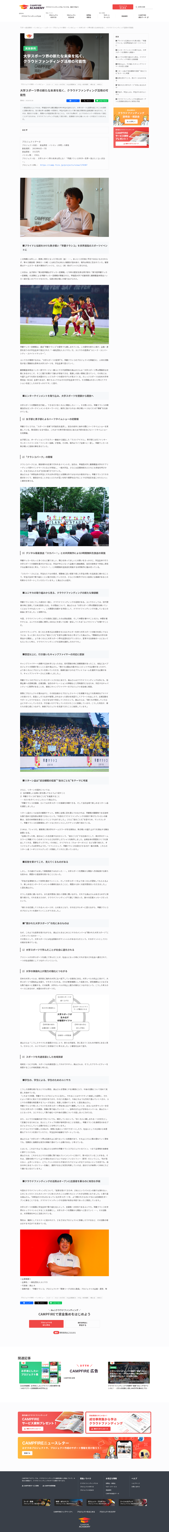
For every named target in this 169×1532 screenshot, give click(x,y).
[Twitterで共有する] (87, 101)
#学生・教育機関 (83, 84)
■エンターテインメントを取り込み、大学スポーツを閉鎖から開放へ (131, 51)
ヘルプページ (136, 1483)
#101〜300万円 (60, 84)
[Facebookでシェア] (73, 101)
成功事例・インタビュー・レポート (38, 27)
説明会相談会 (89, 16)
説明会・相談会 (110, 1483)
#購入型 (92, 84)
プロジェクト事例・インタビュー (65, 27)
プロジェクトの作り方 (53, 16)
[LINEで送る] (101, 101)
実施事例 (124, 16)
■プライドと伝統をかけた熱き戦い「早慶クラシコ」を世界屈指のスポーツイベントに (131, 43)
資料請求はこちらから (68, 1332)
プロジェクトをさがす (107, 1512)
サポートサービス (107, 16)
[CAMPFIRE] (32, 7)
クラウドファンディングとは (31, 16)
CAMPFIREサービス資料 (31, 1486)
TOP (21, 27)
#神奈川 (99, 84)
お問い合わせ (136, 1487)
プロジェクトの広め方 (71, 16)
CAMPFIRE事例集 (49, 1486)
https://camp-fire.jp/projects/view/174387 (63, 165)
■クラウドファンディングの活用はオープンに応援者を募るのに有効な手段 (131, 100)
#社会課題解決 (71, 84)
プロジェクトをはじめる (86, 1512)
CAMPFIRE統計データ (142, 16)
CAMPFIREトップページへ (63, 1512)
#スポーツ (50, 84)
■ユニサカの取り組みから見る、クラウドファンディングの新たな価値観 (131, 58)
